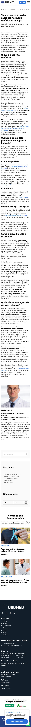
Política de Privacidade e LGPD (12, 645)
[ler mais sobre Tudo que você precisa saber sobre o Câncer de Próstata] (15, 541)
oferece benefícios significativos (14, 109)
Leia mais (4, 554)
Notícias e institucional (11, 476)
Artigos (7, 9)
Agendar (22, 2)
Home (2, 9)
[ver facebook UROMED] (2, 613)
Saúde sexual (8, 480)
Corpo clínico (7, 626)
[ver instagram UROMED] (6, 613)
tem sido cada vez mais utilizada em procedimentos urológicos (15, 128)
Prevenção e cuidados (11, 478)
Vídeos (5, 630)
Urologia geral (8, 482)
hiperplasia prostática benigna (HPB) (16, 215)
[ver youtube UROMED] (10, 613)
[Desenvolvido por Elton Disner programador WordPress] (12, 607)
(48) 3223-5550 (5, 682)
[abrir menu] (28, 2)
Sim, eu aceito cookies (17, 721)
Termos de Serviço (8, 643)
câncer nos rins (24, 197)
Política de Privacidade (19, 718)
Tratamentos (7, 628)
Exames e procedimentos (12, 474)
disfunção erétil (7, 185)
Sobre (5, 623)
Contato (5, 635)
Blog (4, 632)
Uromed (20, 369)
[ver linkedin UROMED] (14, 613)
